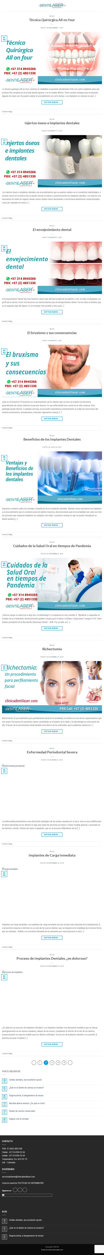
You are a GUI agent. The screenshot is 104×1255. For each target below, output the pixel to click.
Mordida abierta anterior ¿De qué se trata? (27, 1103)
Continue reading (52, 102)
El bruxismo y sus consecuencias (52, 333)
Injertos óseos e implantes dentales (52, 123)
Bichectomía (52, 649)
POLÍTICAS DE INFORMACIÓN (30, 1183)
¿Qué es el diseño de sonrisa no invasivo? (26, 1087)
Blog (52, 16)
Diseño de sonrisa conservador (22, 1111)
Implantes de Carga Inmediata (52, 855)
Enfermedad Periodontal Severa (52, 752)
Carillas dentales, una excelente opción (25, 1079)
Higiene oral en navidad (19, 1119)
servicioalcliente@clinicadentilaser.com (18, 1176)
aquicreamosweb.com (55, 1250)
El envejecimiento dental (52, 230)
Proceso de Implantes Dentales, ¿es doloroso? (52, 958)
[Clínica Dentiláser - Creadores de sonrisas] (52, 5)
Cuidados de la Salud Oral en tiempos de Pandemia (52, 546)
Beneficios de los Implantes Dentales (52, 439)
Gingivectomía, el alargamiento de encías (26, 1095)
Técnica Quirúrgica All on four (52, 20)
